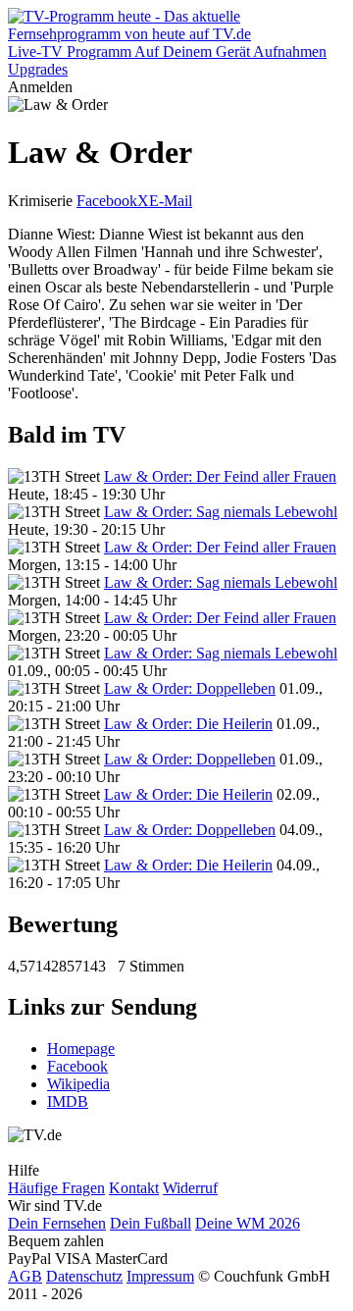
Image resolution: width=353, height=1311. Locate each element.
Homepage (81, 1048)
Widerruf (190, 1188)
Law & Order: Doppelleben (190, 688)
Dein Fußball (150, 1223)
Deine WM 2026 (247, 1223)
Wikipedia (78, 1083)
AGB (25, 1276)
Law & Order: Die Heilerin (188, 723)
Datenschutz (84, 1276)
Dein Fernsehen (57, 1223)
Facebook (106, 200)
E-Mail (170, 200)
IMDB (67, 1101)
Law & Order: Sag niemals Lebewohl (220, 511)
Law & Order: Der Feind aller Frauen (220, 476)
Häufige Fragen (56, 1188)
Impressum (160, 1276)
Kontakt (134, 1188)
